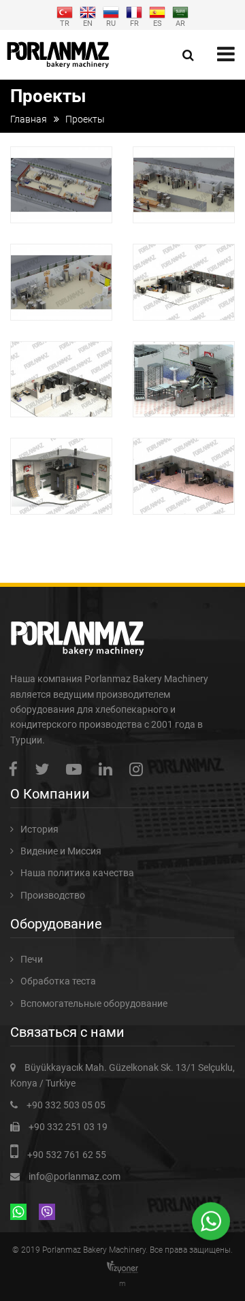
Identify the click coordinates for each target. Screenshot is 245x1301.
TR (64, 23)
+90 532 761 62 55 (66, 1154)
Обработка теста (58, 981)
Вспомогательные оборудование (93, 1003)
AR (180, 23)
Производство (52, 895)
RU (111, 23)
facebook (16, 769)
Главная (28, 119)
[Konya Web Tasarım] (122, 1267)
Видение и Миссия (60, 851)
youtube (77, 769)
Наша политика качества (77, 872)
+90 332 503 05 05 (66, 1104)
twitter (45, 769)
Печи (31, 959)
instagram (139, 769)
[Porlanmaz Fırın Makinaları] (58, 54)
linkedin (109, 769)
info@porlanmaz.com (74, 1176)
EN (88, 23)
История (39, 829)
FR (134, 23)
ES (157, 23)
